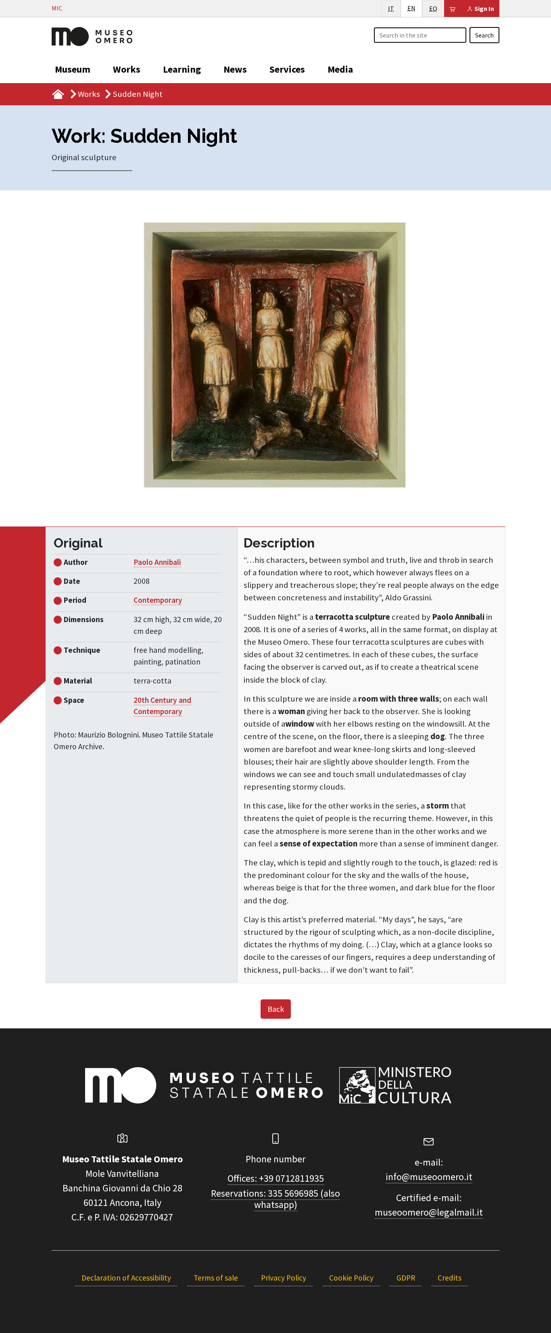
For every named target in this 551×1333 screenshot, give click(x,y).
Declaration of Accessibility (126, 1278)
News (235, 69)
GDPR (406, 1278)
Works (126, 69)
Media (340, 69)
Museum (72, 69)
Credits (449, 1278)
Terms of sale (216, 1278)
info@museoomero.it (429, 1176)
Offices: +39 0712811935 (275, 1178)
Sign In (483, 8)
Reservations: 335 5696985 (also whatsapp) (275, 1199)
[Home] (92, 35)
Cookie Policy (351, 1278)
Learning (182, 69)
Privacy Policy (283, 1278)
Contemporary (158, 600)
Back (275, 1009)
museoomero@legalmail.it (429, 1212)
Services (287, 69)
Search (484, 35)
